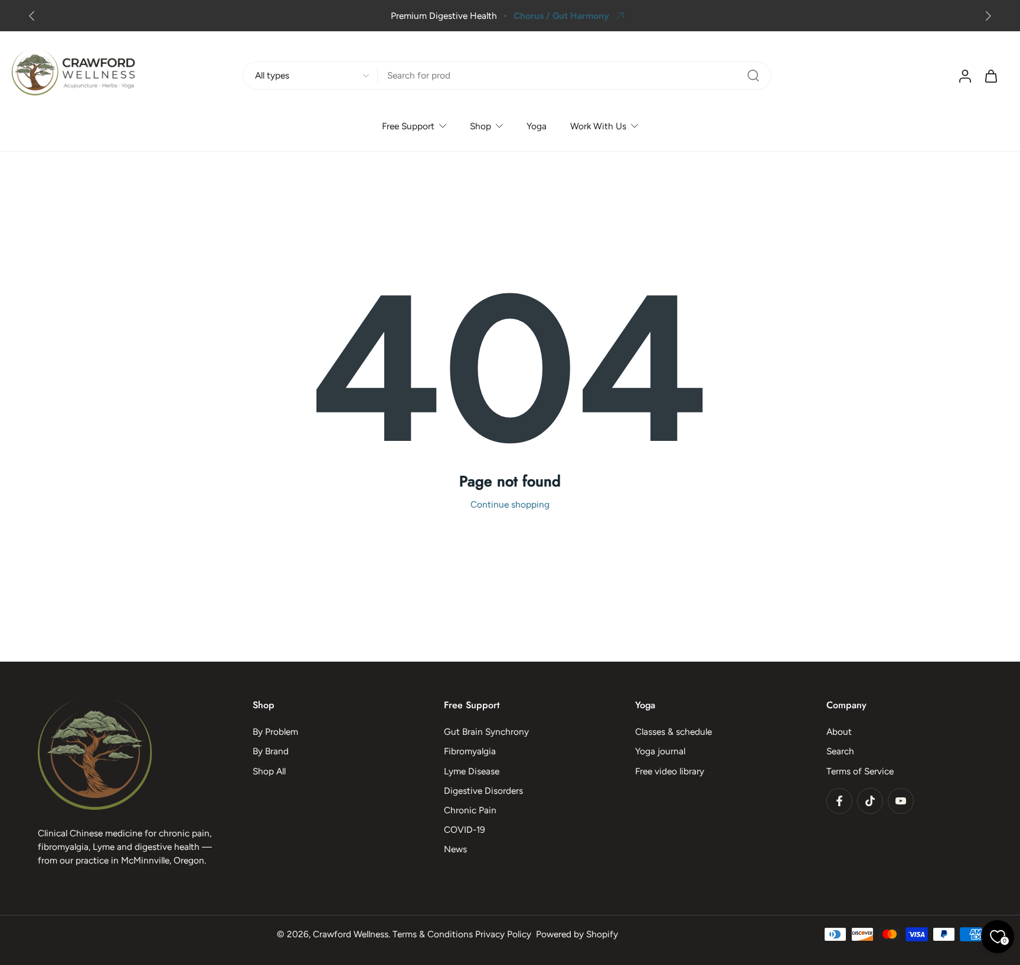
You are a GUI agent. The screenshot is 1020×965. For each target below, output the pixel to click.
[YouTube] (901, 801)
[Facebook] (839, 801)
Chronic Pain (470, 810)
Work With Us (598, 126)
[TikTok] (870, 801)
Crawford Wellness (350, 934)
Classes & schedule (673, 732)
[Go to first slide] (988, 16)
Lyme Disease (471, 771)
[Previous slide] (31, 16)
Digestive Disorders (483, 790)
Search (840, 751)
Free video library (669, 771)
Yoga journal (660, 751)
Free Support (408, 126)
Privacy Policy (503, 934)
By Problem (275, 732)
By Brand (271, 751)
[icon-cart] (990, 76)
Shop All (269, 771)
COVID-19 (464, 830)
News (455, 849)
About (839, 732)
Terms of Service (860, 771)
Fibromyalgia (470, 751)
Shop (480, 126)
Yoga (537, 126)
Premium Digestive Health (444, 15)
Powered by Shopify (577, 934)
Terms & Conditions (433, 934)
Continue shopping (510, 504)
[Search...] (753, 75)
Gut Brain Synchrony (486, 732)
